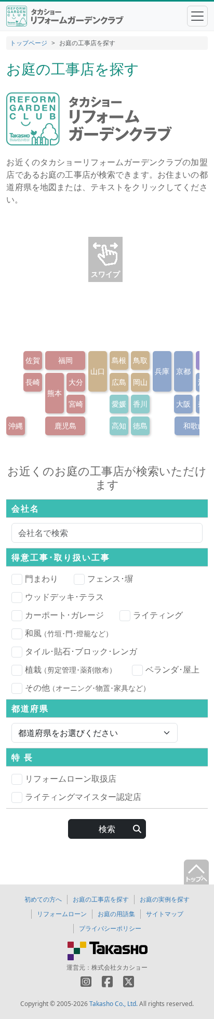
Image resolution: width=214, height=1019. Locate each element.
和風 (69, 633)
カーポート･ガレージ (64, 615)
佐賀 (32, 360)
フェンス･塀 (110, 578)
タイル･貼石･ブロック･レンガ (81, 651)
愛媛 (119, 404)
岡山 (140, 382)
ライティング (158, 615)
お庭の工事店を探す (101, 899)
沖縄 (15, 426)
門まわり (41, 578)
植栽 (70, 669)
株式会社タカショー (119, 967)
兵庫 (162, 371)
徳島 (140, 426)
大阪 (183, 404)
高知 (119, 426)
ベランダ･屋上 (172, 669)
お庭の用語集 (116, 913)
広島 (119, 382)
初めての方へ (43, 899)
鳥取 (140, 360)
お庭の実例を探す (165, 899)
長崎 (32, 382)
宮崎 (76, 404)
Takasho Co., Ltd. (113, 1003)
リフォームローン (62, 913)
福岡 (65, 360)
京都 (183, 371)
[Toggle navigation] (197, 16)
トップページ (28, 42)
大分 (76, 382)
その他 (87, 687)
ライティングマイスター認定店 (83, 796)
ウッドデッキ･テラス (64, 596)
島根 (119, 360)
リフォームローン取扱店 (70, 778)
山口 (97, 371)
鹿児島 (65, 426)
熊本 (54, 393)
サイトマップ (164, 913)
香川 (140, 404)
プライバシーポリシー (110, 928)
